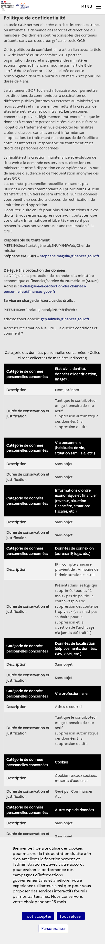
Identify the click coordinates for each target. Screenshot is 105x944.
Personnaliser (53, 928)
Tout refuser (70, 916)
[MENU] (98, 6)
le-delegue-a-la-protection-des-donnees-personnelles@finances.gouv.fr (45, 289)
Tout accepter (38, 916)
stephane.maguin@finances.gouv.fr (69, 255)
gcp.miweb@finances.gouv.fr (65, 318)
